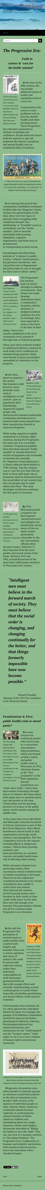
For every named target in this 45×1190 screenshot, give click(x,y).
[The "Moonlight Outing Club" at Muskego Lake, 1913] (11, 735)
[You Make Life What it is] (11, 84)
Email (16, 1167)
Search (40, 40)
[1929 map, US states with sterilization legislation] (11, 507)
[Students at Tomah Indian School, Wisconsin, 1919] (22, 1074)
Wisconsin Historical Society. (26, 190)
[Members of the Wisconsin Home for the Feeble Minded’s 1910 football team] (34, 375)
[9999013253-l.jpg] (22, 178)
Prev (5, 1176)
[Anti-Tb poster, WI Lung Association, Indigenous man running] (34, 934)
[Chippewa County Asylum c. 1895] (11, 281)
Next (40, 1176)
